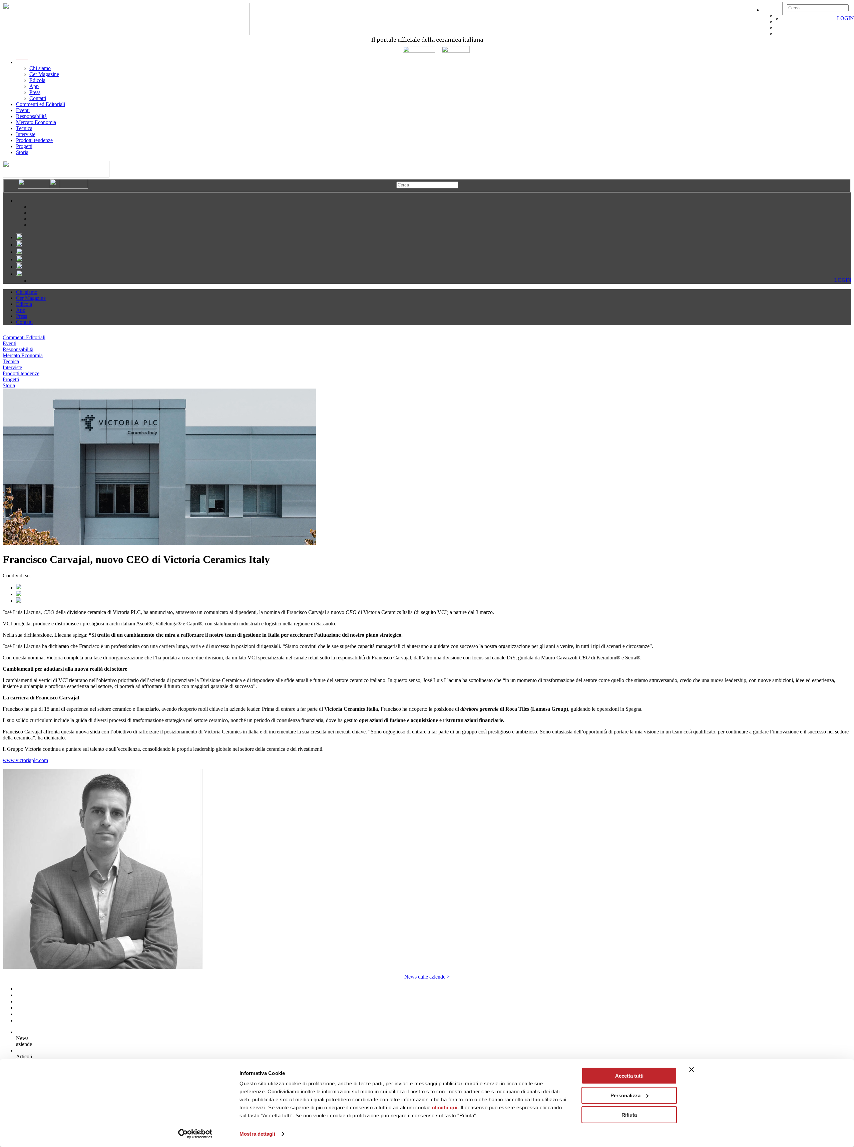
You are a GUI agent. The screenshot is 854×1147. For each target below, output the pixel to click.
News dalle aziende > (427, 977)
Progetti (24, 146)
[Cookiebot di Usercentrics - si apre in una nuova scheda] (195, 1134)
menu (22, 62)
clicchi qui (445, 1107)
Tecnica (24, 128)
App (34, 86)
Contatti (37, 98)
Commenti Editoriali (24, 337)
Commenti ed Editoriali (40, 104)
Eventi (23, 110)
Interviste (25, 134)
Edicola (37, 80)
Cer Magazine (44, 74)
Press (34, 92)
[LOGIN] (785, 19)
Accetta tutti (629, 1076)
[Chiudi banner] (691, 1069)
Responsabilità (31, 116)
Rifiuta (629, 1115)
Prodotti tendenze (34, 140)
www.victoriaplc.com (25, 760)
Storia (22, 152)
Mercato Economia (36, 122)
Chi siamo (40, 68)
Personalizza (625, 1095)
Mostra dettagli (257, 1134)
